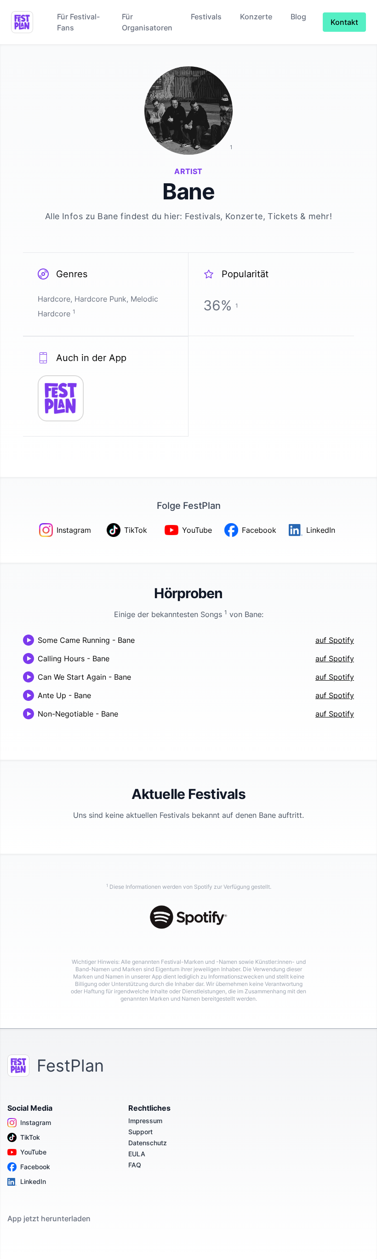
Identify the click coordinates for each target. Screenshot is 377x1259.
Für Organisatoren (147, 22)
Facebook (35, 1167)
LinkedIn (33, 1181)
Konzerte (256, 16)
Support (140, 1132)
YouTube (33, 1152)
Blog (298, 16)
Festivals (206, 16)
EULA (136, 1154)
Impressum (145, 1121)
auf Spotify (334, 640)
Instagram (35, 1122)
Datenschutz (147, 1143)
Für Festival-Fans (78, 22)
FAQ (134, 1165)
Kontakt (344, 22)
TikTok (30, 1137)
